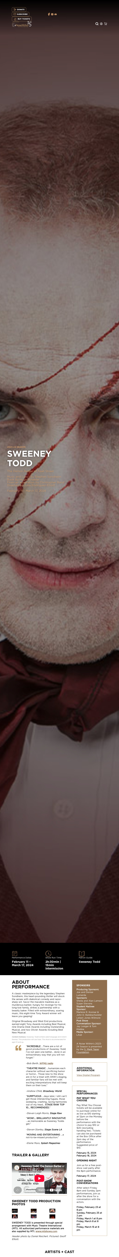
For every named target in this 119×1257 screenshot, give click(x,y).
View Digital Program (88, 1075)
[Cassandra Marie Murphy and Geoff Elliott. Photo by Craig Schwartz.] (52, 1212)
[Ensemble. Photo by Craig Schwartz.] (15, 1212)
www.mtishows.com (46, 1231)
